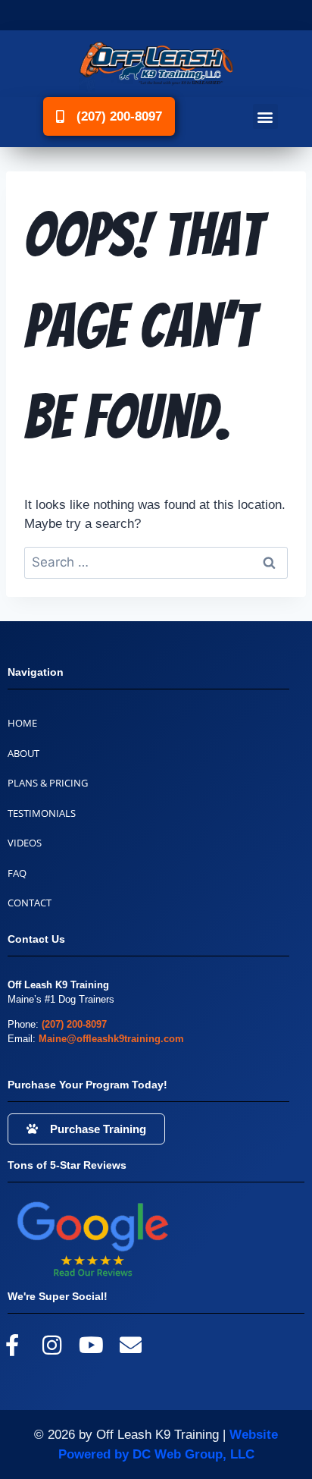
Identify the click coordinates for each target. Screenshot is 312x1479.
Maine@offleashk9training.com (111, 1038)
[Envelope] (131, 1344)
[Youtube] (91, 1344)
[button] (265, 116)
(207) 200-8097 (74, 1024)
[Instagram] (51, 1344)
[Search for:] (156, 562)
